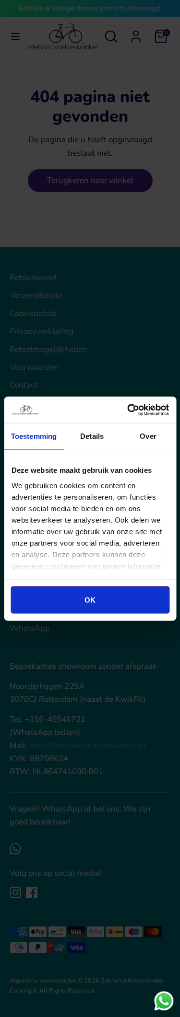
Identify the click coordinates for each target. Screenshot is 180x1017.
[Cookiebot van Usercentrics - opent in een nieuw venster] (128, 409)
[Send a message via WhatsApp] (164, 1001)
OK (90, 600)
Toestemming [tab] (34, 436)
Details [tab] (92, 436)
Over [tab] (148, 436)
